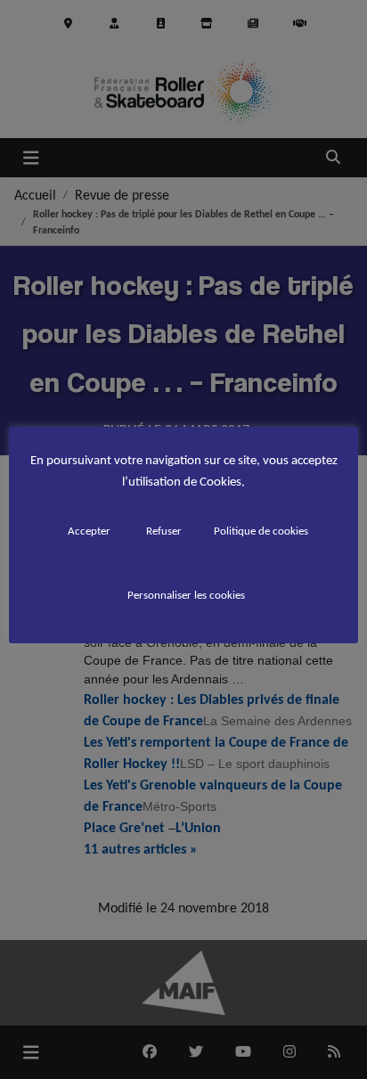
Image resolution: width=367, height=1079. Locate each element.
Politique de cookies (261, 530)
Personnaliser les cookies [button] (186, 594)
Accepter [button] (89, 530)
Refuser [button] (164, 530)
